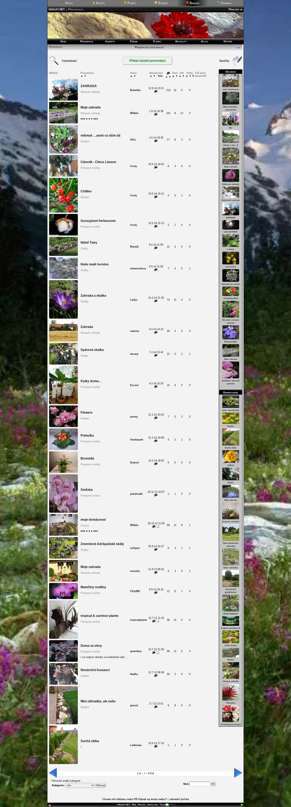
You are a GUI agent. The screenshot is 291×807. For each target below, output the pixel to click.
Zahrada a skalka (93, 295)
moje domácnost (231, 89)
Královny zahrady (230, 184)
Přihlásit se (235, 9)
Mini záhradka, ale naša (98, 701)
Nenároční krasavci (95, 670)
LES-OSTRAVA (231, 232)
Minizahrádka (230, 342)
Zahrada (87, 326)
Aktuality (180, 41)
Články (157, 41)
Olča (133, 139)
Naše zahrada (230, 167)
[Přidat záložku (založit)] (49, 806)
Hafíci (68, 3)
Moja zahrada (230, 500)
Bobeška (135, 90)
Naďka (134, 674)
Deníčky (224, 60)
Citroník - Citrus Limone (98, 162)
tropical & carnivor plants (99, 615)
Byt (230, 128)
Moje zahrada (230, 359)
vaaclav (134, 330)
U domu (230, 249)
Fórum (133, 41)
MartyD (134, 246)
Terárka (225, 3)
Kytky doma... (91, 381)
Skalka (230, 426)
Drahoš (134, 462)
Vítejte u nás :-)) (230, 145)
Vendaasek (136, 439)
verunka (135, 571)
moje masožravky (230, 410)
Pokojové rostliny (90, 167)
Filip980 (135, 591)
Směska (87, 489)
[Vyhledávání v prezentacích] (54, 64)
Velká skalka (230, 645)
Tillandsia (230, 703)
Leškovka (136, 745)
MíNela (134, 113)
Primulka (87, 435)
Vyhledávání (69, 60)
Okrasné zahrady (90, 91)
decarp (134, 353)
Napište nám (152, 804)
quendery (136, 651)
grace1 (134, 705)
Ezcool (134, 385)
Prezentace (86, 41)
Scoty (133, 166)
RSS (134, 804)
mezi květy (230, 267)
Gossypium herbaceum (98, 220)
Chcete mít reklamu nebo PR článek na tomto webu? (134, 799)
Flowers (86, 412)
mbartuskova (138, 268)
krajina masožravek (230, 628)
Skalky (84, 248)
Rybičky (162, 3)
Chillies (86, 191)
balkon (230, 465)
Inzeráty (110, 41)
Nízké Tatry (89, 242)
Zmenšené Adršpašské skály (102, 544)
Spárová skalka (92, 349)
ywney (134, 416)
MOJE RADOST (230, 614)
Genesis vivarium (230, 521)
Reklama (142, 804)
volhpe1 (135, 548)
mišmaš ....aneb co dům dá (100, 135)
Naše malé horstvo (95, 264)
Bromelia (87, 458)
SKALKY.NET (56, 9)
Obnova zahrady (231, 681)
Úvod (63, 41)
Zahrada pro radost (231, 284)
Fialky (231, 482)
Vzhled (163, 804)
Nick (186, 783)
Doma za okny (91, 645)
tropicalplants (138, 619)
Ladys (133, 299)
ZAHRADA (230, 217)
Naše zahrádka (230, 568)
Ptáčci (131, 3)
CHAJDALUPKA (230, 298)
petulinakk (136, 493)
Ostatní (227, 41)
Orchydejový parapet (231, 724)
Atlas (204, 41)
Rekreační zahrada (231, 200)
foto (160, 75)
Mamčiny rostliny (93, 587)
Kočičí (100, 3)
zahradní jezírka (179, 799)
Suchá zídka (231, 448)
